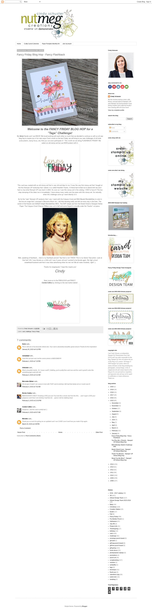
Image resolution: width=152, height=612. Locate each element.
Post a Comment (25, 428)
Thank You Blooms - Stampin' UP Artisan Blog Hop (122, 454)
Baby (111, 504)
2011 (112, 472)
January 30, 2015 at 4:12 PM (31, 349)
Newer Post (21, 432)
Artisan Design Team (116, 498)
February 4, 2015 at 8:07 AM (31, 412)
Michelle (25, 419)
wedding (112, 579)
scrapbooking (114, 560)
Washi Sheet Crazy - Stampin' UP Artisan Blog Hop (121, 450)
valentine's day (114, 574)
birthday (112, 531)
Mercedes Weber (28, 381)
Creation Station (115, 509)
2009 (112, 478)
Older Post (99, 432)
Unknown (25, 367)
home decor (114, 550)
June (113, 419)
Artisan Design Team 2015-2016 (120, 500)
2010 (112, 475)
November (115, 406)
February (115, 431)
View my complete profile (116, 110)
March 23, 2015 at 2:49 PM (30, 424)
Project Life (113, 526)
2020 (112, 387)
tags (111, 567)
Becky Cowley (27, 393)
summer (112, 562)
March (114, 428)
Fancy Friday (36, 331)
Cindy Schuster (115, 96)
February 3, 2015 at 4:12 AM (31, 375)
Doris (24, 344)
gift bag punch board (116, 543)
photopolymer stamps (117, 553)
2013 (112, 467)
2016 (112, 398)
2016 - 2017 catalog (116, 493)
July (113, 417)
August (114, 414)
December (115, 403)
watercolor (113, 577)
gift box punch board (116, 545)
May (113, 422)
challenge (28, 331)
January (114, 433)
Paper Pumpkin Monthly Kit (50, 44)
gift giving (113, 548)
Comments (114, 131)
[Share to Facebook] (54, 328)
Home (19, 44)
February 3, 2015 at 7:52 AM (31, 387)
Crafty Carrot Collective (31, 44)
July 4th (112, 524)
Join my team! (67, 44)
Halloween (113, 521)
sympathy (113, 565)
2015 (112, 400)
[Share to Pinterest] (57, 328)
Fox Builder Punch (116, 519)
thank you (113, 572)
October (114, 408)
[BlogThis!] (50, 328)
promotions (113, 555)
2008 (112, 481)
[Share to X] (52, 328)
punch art (113, 557)
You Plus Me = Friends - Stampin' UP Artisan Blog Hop (122, 441)
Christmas (113, 507)
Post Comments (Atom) (33, 436)
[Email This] (48, 328)
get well (112, 540)
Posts (113, 128)
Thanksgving (114, 529)
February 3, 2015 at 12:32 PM (31, 400)
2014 (112, 464)
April (113, 425)
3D (111, 495)
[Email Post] (43, 328)
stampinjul (25, 356)
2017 (112, 395)
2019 (112, 389)
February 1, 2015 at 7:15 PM (31, 361)
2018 (112, 392)
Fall (111, 514)
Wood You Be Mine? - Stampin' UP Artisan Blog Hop (122, 459)
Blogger (84, 606)
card (23, 331)
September (115, 411)
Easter (112, 512)
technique (113, 570)
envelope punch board (117, 538)
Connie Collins (47, 282)
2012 (112, 470)
